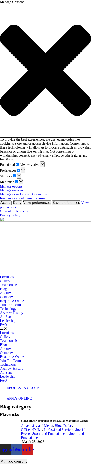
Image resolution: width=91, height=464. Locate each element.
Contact (5, 297)
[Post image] (9, 431)
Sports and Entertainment (49, 433)
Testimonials (8, 285)
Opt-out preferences (14, 211)
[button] (45, 70)
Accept (5, 203)
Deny (17, 203)
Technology (8, 309)
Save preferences (66, 203)
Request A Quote (12, 301)
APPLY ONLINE (19, 398)
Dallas (67, 425)
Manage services (11, 190)
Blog (3, 289)
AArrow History (11, 313)
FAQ (3, 325)
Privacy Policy (10, 215)
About (4, 293)
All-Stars (6, 317)
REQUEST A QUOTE (23, 388)
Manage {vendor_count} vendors (23, 194)
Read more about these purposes (22, 198)
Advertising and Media (37, 425)
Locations (7, 277)
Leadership (7, 321)
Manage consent (13, 461)
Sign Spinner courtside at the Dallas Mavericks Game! (54, 420)
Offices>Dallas (31, 429)
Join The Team (10, 305)
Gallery (5, 281)
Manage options (11, 186)
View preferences (37, 203)
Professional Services (58, 429)
